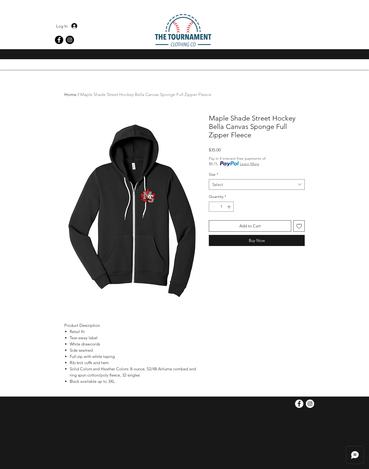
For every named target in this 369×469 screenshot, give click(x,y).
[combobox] (257, 184)
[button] (312, 55)
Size (213, 174)
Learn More (249, 163)
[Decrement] (213, 206)
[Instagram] (70, 40)
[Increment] (229, 206)
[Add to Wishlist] (299, 226)
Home (70, 94)
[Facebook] (59, 40)
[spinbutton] (221, 206)
